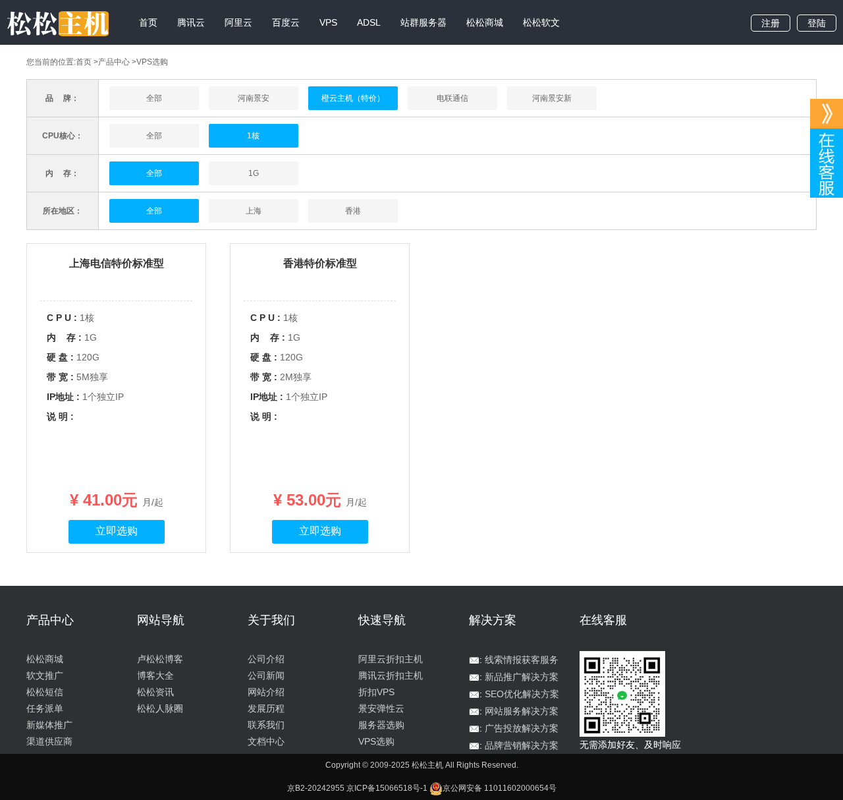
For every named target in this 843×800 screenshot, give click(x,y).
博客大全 (155, 675)
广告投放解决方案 (521, 728)
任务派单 (44, 708)
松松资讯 (155, 692)
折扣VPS (376, 692)
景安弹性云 (381, 708)
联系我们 (266, 725)
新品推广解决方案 (521, 676)
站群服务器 (423, 22)
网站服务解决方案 (521, 711)
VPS (328, 22)
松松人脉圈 (160, 708)
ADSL (369, 22)
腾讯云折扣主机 (390, 675)
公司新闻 (266, 675)
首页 (148, 22)
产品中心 (114, 62)
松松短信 (44, 692)
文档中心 (266, 741)
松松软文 (541, 22)
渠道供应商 (49, 741)
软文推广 (44, 675)
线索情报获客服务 (521, 659)
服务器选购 (381, 725)
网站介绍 (266, 692)
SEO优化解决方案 (522, 694)
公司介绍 (266, 659)
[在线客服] (826, 114)
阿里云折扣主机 (390, 659)
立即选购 (116, 530)
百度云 (286, 22)
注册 (770, 23)
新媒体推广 (49, 725)
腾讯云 (191, 22)
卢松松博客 (160, 659)
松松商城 (484, 22)
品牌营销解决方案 (521, 745)
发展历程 (266, 708)
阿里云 (238, 22)
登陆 (816, 23)
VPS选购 (376, 741)
